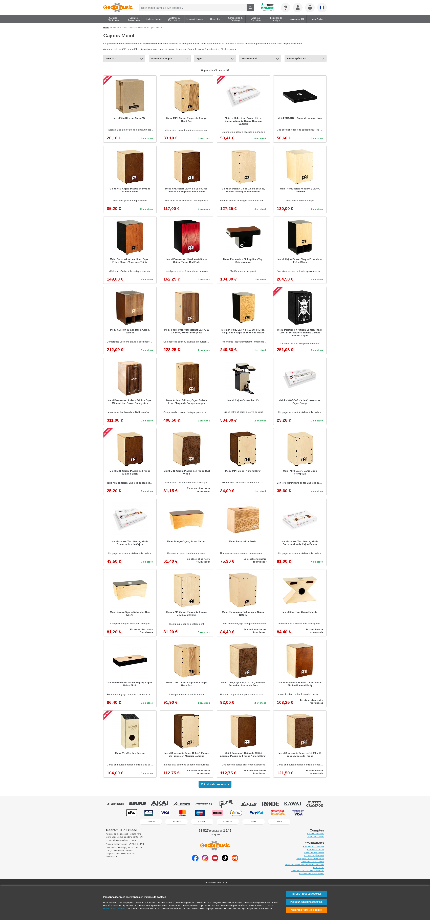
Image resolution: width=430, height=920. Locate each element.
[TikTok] (225, 860)
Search (250, 7)
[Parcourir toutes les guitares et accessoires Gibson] (228, 803)
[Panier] (310, 7)
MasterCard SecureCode (278, 813)
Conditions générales (314, 855)
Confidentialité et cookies (312, 861)
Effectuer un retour (315, 849)
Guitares (151, 822)
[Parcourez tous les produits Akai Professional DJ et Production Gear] (162, 803)
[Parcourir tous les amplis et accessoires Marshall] (251, 803)
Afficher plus (227, 49)
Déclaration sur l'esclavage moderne (307, 870)
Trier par (110, 58)
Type (199, 58)
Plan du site (318, 867)
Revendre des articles (314, 852)
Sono (279, 822)
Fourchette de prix (162, 58)
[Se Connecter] (297, 7)
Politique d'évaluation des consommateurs (304, 864)
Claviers (202, 822)
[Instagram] (205, 860)
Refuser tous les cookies (306, 894)
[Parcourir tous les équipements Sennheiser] (117, 803)
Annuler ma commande (313, 846)
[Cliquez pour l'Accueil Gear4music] (118, 7)
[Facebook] (195, 860)
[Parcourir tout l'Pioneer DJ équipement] (206, 803)
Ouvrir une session (315, 837)
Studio (253, 822)
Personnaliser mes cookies (306, 902)
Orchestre (227, 822)
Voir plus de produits (213, 784)
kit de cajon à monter (233, 43)
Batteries (177, 822)
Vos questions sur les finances (310, 858)
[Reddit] (235, 860)
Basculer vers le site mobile (311, 873)
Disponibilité (249, 58)
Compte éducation (315, 833)
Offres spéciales (296, 58)
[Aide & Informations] (285, 7)
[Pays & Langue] (322, 7)
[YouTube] (215, 860)
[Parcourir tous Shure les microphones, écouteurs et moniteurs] (140, 803)
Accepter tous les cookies (306, 910)
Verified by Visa (298, 813)
